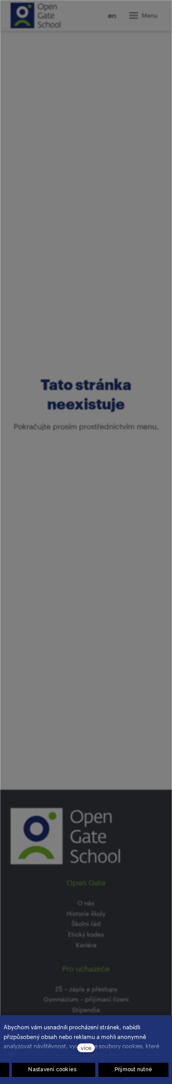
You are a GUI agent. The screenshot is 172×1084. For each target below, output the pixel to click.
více (86, 1047)
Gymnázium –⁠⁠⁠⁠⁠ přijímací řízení (86, 999)
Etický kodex (86, 934)
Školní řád (86, 923)
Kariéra (86, 945)
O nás (86, 903)
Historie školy (86, 913)
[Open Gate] (35, 15)
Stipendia (86, 1009)
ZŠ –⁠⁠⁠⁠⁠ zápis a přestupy (86, 989)
